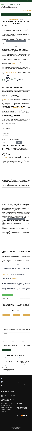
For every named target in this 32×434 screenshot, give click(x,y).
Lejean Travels (6, 6)
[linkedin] (24, 298)
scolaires (7, 277)
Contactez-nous (3, 411)
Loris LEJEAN (3, 298)
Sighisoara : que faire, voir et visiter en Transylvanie (26, 318)
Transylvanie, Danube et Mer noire (20, 79)
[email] (28, 298)
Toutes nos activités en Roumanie (6, 407)
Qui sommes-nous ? (20, 378)
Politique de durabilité (20, 386)
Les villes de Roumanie (13, 19)
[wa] (29, 0)
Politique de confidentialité (21, 384)
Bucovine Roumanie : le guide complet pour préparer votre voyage (8, 369)
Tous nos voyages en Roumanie (6, 405)
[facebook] (21, 298)
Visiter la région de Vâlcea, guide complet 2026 (15, 318)
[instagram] (28, 0)
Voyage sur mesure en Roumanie (6, 403)
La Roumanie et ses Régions (6, 409)
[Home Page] (2, 14)
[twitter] (23, 298)
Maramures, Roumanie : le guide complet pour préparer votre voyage (23, 361)
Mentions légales (19, 380)
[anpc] (18, 419)
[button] (29, 43)
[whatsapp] (29, 298)
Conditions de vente (20, 382)
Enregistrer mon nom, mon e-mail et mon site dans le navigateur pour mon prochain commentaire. (16, 346)
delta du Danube (4, 157)
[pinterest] (30, 0)
